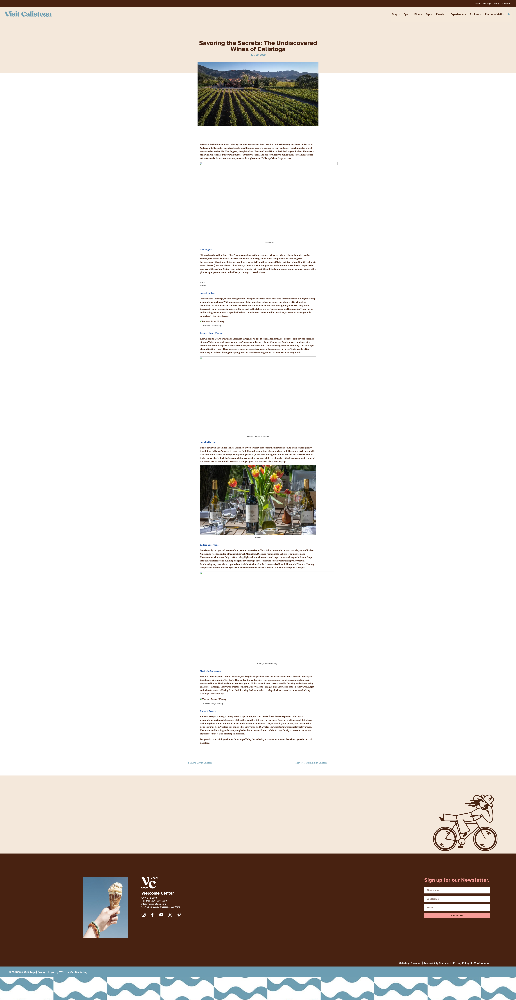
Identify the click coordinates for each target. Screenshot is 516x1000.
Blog (496, 3)
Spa (406, 14)
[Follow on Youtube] (161, 915)
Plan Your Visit (493, 14)
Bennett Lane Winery (211, 333)
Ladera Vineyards (209, 545)
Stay (394, 14)
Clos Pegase (206, 249)
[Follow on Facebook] (152, 915)
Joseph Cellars (208, 293)
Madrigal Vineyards (210, 671)
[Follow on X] (170, 915)
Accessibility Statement (437, 963)
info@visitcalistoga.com (153, 904)
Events (440, 14)
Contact (506, 3)
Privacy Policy (461, 963)
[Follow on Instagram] (144, 915)
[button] (509, 14)
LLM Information (480, 963)
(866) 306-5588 (159, 901)
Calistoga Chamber (410, 963)
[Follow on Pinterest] (179, 915)
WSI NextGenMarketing (73, 972)
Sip (428, 14)
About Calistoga (483, 3)
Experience (457, 14)
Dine (417, 14)
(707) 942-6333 (149, 898)
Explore (474, 14)
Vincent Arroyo (208, 711)
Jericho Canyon (208, 442)
